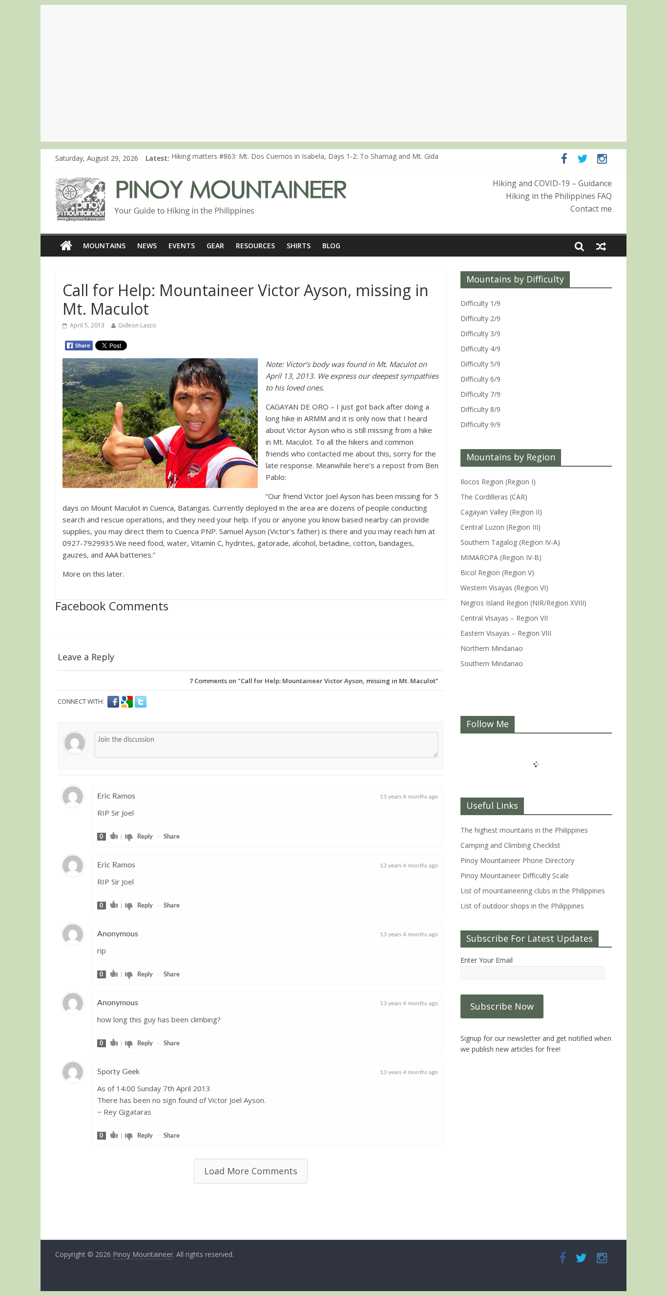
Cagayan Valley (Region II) (501, 512)
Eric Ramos (116, 796)
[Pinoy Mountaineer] (201, 183)
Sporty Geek (118, 1072)
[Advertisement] (333, 73)
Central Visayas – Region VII (504, 618)
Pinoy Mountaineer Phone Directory (517, 860)
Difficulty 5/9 (480, 363)
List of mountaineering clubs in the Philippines (532, 890)
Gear (215, 245)
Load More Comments (250, 1171)
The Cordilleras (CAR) (493, 496)
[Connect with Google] (128, 701)
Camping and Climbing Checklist (510, 845)
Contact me (591, 208)
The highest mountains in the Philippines (524, 830)
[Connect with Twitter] (140, 701)
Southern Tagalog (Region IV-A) (510, 542)
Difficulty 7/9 (480, 394)
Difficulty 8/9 (480, 409)
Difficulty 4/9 (480, 348)
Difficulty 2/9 (480, 318)
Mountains (104, 245)
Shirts (299, 245)
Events (181, 245)
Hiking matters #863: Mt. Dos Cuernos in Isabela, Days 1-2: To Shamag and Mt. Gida (304, 158)
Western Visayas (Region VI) (504, 587)
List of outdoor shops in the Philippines (522, 905)
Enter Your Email (486, 960)
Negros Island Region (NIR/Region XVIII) (523, 602)
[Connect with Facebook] (114, 701)
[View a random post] (601, 246)
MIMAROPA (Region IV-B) (501, 557)
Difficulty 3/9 (480, 333)
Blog (331, 245)
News (147, 245)
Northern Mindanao (491, 648)
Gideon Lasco (137, 325)
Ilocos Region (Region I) (498, 481)
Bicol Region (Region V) (497, 572)
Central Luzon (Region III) (500, 527)
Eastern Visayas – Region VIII (505, 633)
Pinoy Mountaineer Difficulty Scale (514, 875)
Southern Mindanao (491, 663)
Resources (255, 245)
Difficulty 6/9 (480, 379)
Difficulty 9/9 (480, 424)
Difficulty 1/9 (480, 303)
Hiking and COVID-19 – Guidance (552, 183)
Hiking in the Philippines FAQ (559, 196)
